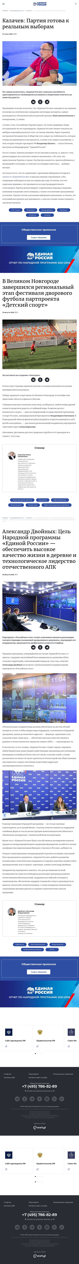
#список (32, 215)
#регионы (43, 500)
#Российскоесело (38, 944)
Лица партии (34, 1074)
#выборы (63, 210)
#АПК (52, 949)
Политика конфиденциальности (39, 1113)
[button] (35, 1053)
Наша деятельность (17, 10)
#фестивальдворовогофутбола (56, 505)
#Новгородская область (22, 500)
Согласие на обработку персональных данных (40, 1117)
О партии (7, 1074)
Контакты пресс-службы (38, 1078)
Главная (5, 10)
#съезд (47, 215)
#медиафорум (47, 210)
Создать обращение (38, 237)
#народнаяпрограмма (32, 949)
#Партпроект (16, 505)
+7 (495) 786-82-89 (39, 1086)
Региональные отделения (63, 1074)
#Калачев (30, 210)
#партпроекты (57, 944)
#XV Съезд (15, 210)
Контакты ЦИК (9, 1078)
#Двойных (20, 944)
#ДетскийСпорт (60, 500)
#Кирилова (32, 505)
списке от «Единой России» (15, 177)
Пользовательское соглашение (39, 1111)
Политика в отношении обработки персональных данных (39, 1115)
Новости (29, 10)
